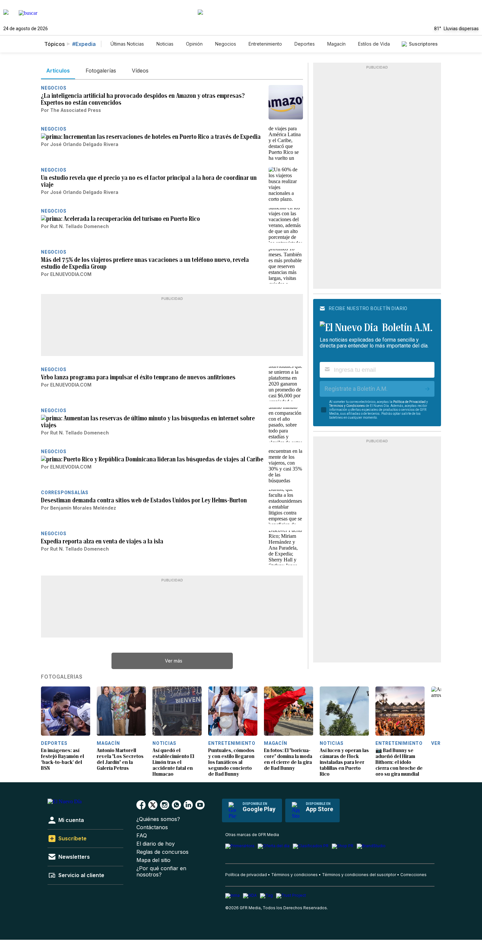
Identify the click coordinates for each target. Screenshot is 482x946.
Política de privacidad (246, 874)
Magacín (336, 44)
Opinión (194, 44)
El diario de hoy (155, 844)
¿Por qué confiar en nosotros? (161, 871)
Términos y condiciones (294, 874)
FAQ (141, 835)
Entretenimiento (265, 44)
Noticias (164, 44)
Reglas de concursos (162, 852)
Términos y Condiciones (347, 406)
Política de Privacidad (409, 402)
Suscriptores (423, 44)
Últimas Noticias (127, 44)
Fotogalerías (62, 677)
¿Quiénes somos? (158, 819)
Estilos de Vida (374, 44)
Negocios (225, 44)
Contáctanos (152, 827)
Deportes (304, 44)
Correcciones (413, 874)
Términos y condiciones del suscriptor (359, 874)
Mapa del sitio (153, 860)
